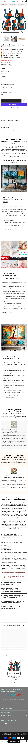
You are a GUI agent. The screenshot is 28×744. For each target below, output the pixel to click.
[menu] (1, 1)
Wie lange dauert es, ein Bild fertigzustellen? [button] (11, 583)
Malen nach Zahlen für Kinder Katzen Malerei (14, 677)
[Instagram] (6, 723)
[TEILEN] (26, 101)
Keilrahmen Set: (4, 79)
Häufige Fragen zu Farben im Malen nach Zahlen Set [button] (11, 607)
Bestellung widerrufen (14, 741)
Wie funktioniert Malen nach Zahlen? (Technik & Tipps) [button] (12, 596)
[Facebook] (2, 723)
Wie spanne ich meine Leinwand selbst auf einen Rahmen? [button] (12, 602)
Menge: (2, 94)
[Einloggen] (23, 1)
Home (2, 4)
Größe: (2, 73)
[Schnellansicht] (19, 663)
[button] (24, 32)
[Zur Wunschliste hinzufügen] (23, 101)
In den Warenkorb (11, 101)
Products (5, 4)
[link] (14, 178)
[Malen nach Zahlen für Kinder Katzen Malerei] (14, 665)
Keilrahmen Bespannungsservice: (7, 84)
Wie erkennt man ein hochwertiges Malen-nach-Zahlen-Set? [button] (12, 536)
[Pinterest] (10, 723)
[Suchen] (5, 1)
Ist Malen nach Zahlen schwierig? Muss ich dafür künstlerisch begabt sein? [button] (11, 589)
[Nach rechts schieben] (25, 434)
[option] (14, 19)
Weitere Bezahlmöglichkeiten (14, 107)
